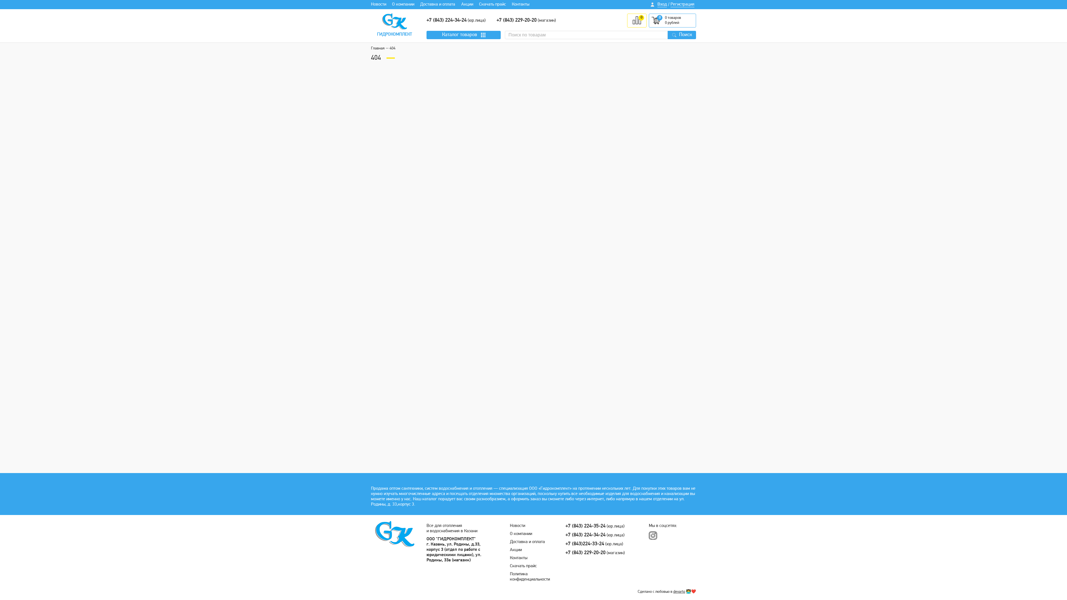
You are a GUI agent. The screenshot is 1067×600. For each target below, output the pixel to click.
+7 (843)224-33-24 (584, 544)
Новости (378, 4)
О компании (403, 4)
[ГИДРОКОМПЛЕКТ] (394, 21)
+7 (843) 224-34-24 (447, 20)
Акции (467, 4)
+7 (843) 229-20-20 (517, 20)
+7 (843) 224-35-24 (585, 526)
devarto (679, 592)
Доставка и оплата (437, 4)
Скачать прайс (492, 4)
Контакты (520, 4)
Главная (378, 48)
